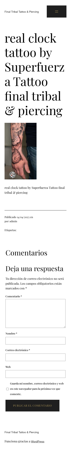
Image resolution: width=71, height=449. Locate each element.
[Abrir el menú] (56, 11)
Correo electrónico (17, 350)
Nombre (11, 333)
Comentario (13, 296)
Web (8, 367)
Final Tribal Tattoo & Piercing (22, 11)
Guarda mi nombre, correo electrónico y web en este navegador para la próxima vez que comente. (37, 389)
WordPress (37, 441)
